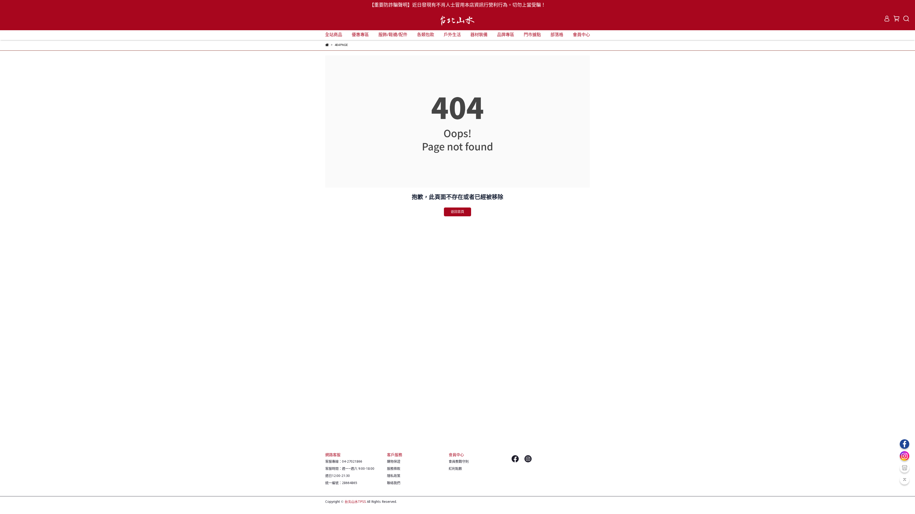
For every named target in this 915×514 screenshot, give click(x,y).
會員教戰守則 (459, 462)
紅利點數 (455, 469)
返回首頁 (457, 212)
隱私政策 (393, 476)
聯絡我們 (393, 483)
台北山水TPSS (355, 502)
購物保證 (393, 462)
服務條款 (393, 469)
